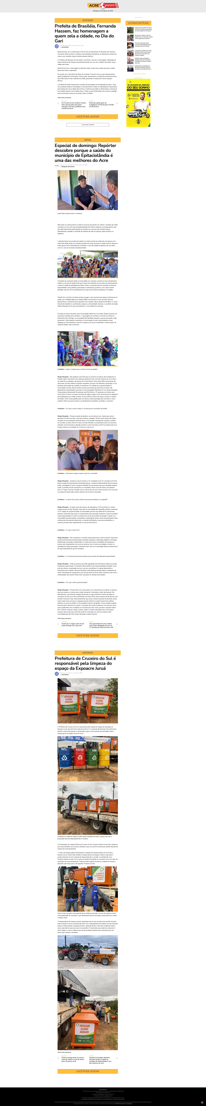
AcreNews (65, 47)
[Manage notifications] (202, 1102)
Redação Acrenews (68, 166)
